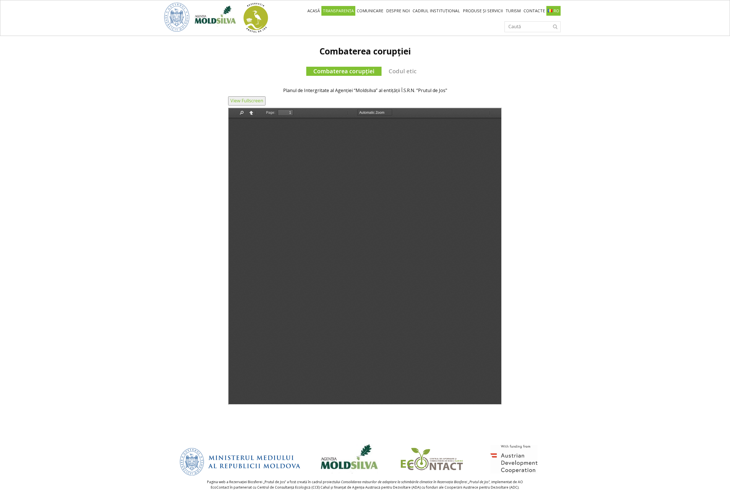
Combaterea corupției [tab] (343, 71)
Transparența (338, 10)
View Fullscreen (246, 100)
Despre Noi (398, 10)
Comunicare (370, 10)
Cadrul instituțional (436, 10)
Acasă (313, 10)
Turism (513, 10)
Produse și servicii (483, 10)
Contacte (534, 10)
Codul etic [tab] (403, 71)
